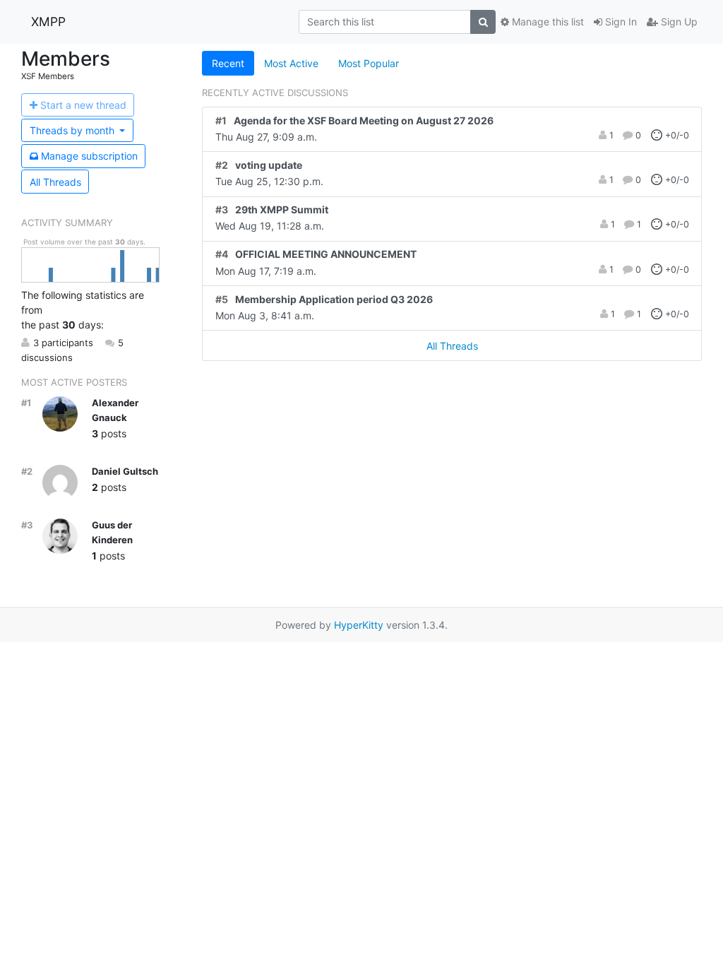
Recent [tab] (228, 63)
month (73, 130)
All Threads (55, 182)
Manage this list (546, 22)
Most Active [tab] (291, 63)
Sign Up (678, 22)
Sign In (619, 22)
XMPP (48, 21)
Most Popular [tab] (368, 63)
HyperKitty (358, 625)
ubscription (89, 156)
